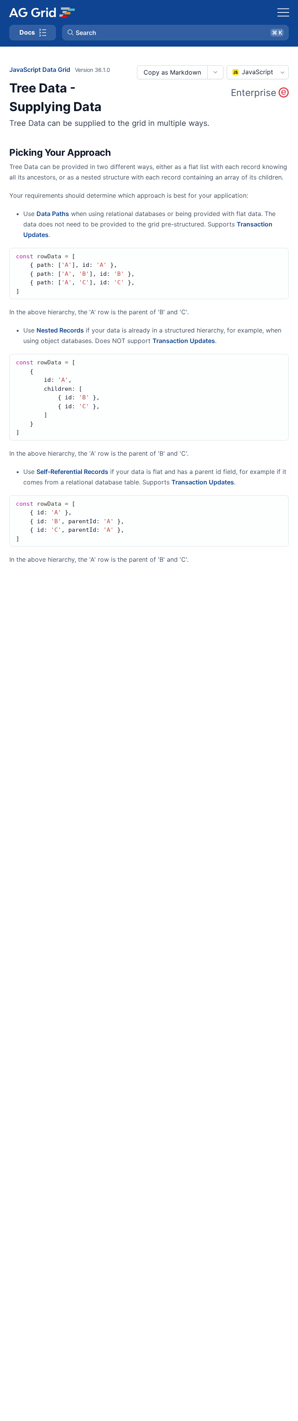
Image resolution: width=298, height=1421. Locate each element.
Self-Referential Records (72, 471)
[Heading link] (120, 152)
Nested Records (60, 330)
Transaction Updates (183, 341)
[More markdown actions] (215, 72)
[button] (175, 32)
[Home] (41, 12)
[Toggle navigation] (283, 12)
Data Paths (52, 214)
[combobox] (258, 72)
